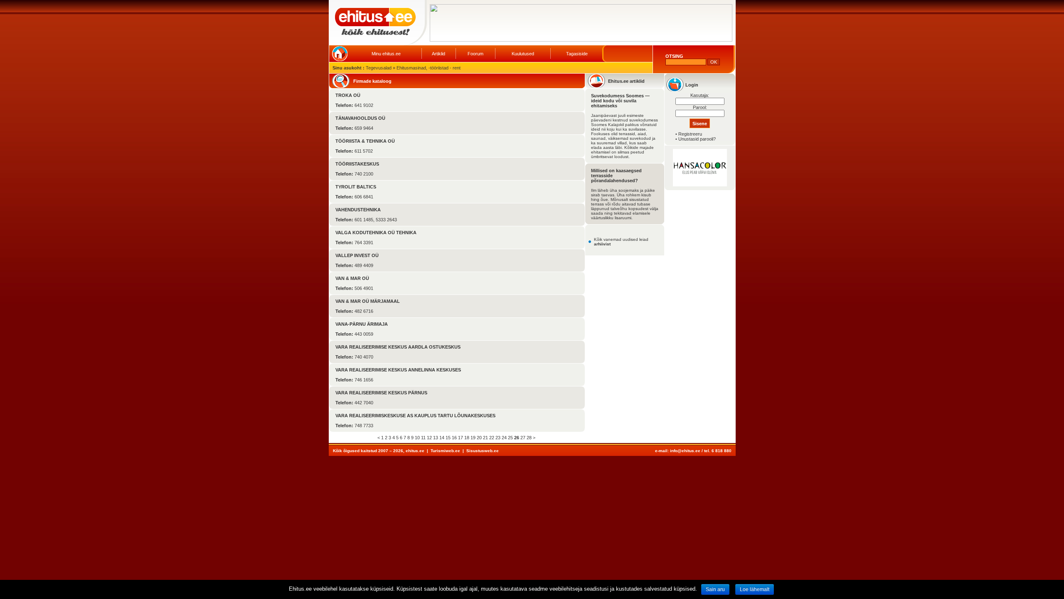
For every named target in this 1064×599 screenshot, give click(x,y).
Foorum (475, 53)
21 (485, 437)
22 (491, 437)
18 (466, 437)
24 (504, 437)
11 (423, 437)
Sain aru (715, 589)
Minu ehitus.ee (386, 53)
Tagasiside (577, 53)
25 (510, 437)
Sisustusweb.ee (482, 450)
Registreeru (690, 133)
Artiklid (438, 53)
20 (479, 437)
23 (497, 437)
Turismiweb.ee (445, 450)
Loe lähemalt (754, 589)
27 (522, 437)
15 (448, 437)
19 (472, 437)
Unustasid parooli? (697, 138)
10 (417, 437)
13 (435, 437)
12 (429, 437)
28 (529, 437)
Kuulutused (523, 53)
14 (441, 437)
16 (454, 437)
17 (460, 437)
